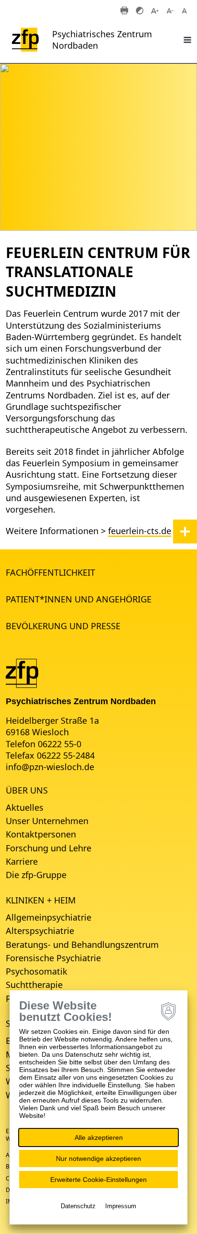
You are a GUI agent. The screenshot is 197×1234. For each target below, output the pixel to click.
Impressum (120, 1206)
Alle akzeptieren (99, 1137)
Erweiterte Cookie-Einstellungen (98, 1179)
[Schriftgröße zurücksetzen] (185, 10)
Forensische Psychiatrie (53, 958)
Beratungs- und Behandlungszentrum (82, 944)
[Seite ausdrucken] (124, 10)
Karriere (22, 861)
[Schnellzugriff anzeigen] (185, 531)
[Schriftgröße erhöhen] (155, 10)
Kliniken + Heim (41, 900)
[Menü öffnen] (187, 39)
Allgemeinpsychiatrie (48, 917)
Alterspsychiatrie (40, 930)
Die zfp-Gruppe (36, 874)
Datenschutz (78, 1206)
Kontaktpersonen (41, 834)
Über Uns (27, 790)
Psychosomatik (36, 971)
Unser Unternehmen (47, 820)
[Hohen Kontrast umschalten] (139, 10)
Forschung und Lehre (48, 848)
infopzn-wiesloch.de (50, 767)
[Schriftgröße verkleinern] (170, 10)
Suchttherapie (34, 984)
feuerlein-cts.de (139, 531)
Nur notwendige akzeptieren (98, 1158)
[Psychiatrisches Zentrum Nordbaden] (22, 672)
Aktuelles (25, 807)
